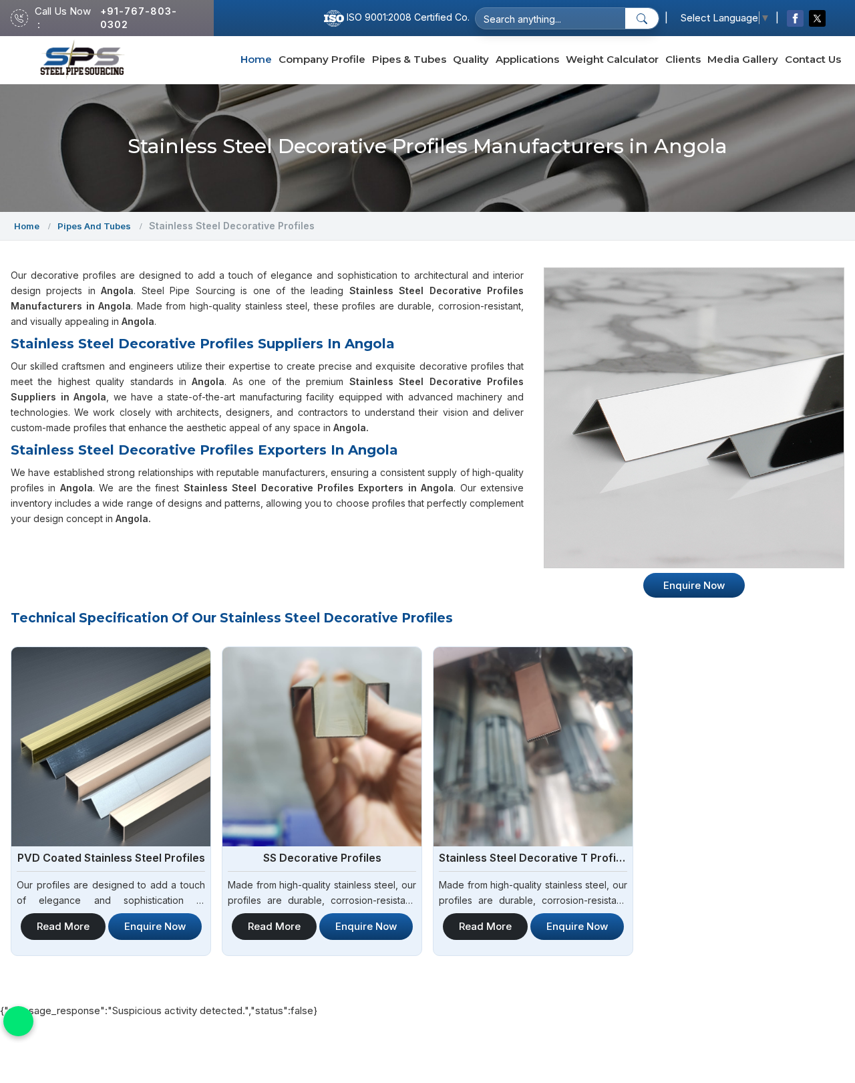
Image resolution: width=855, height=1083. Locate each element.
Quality (471, 59)
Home (256, 59)
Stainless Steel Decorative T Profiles (533, 857)
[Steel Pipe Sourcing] (82, 59)
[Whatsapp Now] (18, 1021)
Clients (683, 59)
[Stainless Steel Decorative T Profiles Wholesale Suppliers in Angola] (533, 746)
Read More (63, 926)
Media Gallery (742, 59)
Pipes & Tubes (409, 59)
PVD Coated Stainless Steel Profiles (111, 857)
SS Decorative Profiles (322, 857)
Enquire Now (155, 926)
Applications (527, 59)
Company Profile (322, 59)
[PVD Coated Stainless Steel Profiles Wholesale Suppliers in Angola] (110, 746)
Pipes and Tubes (94, 226)
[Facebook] (795, 18)
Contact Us (813, 59)
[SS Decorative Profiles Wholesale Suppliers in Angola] (321, 746)
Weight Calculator (612, 59)
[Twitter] (817, 18)
